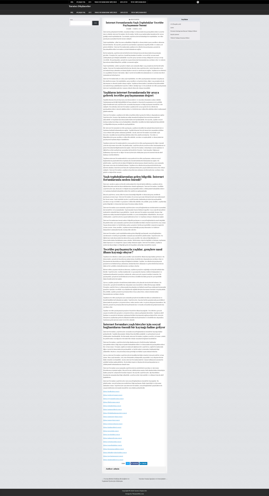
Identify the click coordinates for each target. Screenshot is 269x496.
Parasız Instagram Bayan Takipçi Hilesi (106, 2)
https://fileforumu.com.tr (111, 402)
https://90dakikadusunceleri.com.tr (115, 413)
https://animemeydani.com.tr (113, 416)
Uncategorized (135, 19)
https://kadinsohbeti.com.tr (112, 427)
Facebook (135, 463)
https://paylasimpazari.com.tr (113, 456)
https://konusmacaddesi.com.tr (113, 449)
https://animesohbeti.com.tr (112, 409)
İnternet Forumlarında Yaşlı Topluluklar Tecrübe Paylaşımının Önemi (135, 24)
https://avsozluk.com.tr (111, 431)
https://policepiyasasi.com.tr (112, 395)
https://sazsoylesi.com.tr (111, 420)
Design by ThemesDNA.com (134, 494)
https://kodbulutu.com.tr (111, 391)
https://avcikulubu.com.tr (111, 434)
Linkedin (144, 463)
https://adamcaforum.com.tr (112, 438)
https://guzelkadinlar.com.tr (112, 445)
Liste (89, 2)
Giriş (72, 2)
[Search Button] (198, 2)
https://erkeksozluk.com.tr (112, 442)
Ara (71, 19)
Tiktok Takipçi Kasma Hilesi (138, 2)
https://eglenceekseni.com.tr (113, 424)
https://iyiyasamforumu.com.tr (113, 398)
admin (129, 28)
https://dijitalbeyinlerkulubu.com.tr (115, 452)
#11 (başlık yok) (80, 2)
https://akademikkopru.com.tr (113, 460)
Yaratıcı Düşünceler (80, 6)
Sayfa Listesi (123, 2)
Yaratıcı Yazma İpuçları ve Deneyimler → (153, 479)
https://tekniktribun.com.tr (112, 406)
